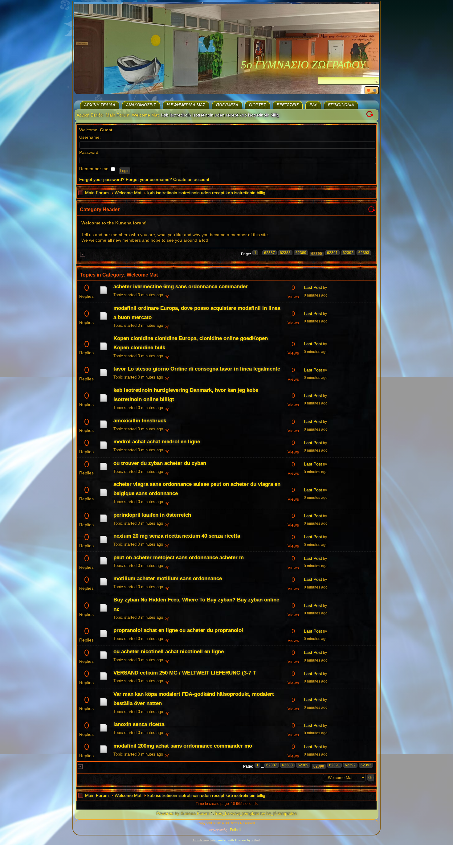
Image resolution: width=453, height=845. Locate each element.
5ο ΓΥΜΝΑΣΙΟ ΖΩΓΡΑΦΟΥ (303, 65)
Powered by (167, 813)
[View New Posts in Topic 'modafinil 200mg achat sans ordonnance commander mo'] (103, 752)
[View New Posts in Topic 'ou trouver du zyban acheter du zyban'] (103, 470)
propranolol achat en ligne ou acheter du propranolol (178, 630)
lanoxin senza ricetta (138, 724)
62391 (332, 253)
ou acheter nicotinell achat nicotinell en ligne (168, 651)
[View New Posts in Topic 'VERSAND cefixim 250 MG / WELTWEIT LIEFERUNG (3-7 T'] (103, 679)
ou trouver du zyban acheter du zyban (159, 463)
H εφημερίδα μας (186, 105)
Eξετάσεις (288, 105)
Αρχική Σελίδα (99, 105)
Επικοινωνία (341, 105)
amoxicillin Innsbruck (139, 421)
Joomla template (204, 840)
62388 (285, 253)
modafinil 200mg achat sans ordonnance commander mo (182, 746)
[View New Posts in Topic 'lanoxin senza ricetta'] (103, 731)
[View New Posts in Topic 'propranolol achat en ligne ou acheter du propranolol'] (103, 637)
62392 (348, 253)
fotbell (255, 840)
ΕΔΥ (313, 105)
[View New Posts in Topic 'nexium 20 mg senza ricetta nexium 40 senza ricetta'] (103, 543)
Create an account (191, 179)
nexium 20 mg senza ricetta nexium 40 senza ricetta (176, 536)
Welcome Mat (145, 115)
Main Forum (117, 115)
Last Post (313, 287)
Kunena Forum (195, 813)
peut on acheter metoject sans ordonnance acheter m (178, 557)
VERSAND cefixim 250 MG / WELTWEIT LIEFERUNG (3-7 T (184, 673)
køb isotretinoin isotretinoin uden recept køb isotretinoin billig (206, 192)
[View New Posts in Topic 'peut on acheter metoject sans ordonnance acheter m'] (103, 564)
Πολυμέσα (227, 105)
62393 (363, 253)
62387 (269, 253)
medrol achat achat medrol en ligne (156, 442)
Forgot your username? (149, 179)
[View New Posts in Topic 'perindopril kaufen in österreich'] (103, 521)
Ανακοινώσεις (141, 105)
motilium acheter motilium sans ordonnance (167, 578)
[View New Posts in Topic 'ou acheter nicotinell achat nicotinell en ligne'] (103, 658)
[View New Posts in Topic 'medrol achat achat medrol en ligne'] (103, 448)
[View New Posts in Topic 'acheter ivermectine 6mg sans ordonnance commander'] (103, 293)
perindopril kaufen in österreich (152, 515)
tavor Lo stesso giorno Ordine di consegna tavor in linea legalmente (196, 369)
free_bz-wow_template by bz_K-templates (256, 813)
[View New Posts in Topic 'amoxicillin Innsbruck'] (103, 427)
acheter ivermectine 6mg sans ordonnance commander (180, 286)
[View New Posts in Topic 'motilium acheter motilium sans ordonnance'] (103, 585)
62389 (301, 253)
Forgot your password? (101, 179)
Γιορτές (257, 105)
